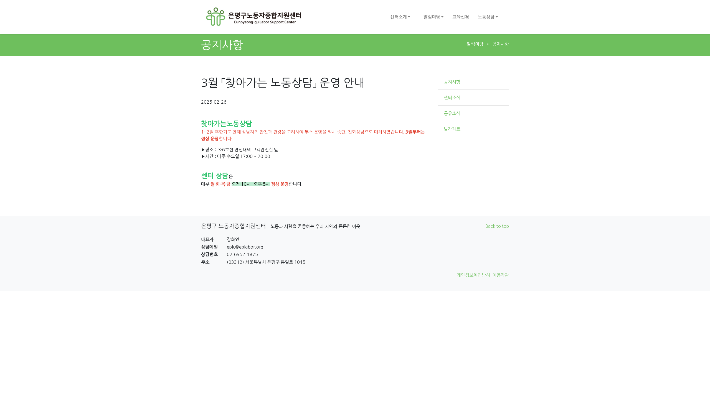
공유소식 (452, 113)
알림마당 (475, 44)
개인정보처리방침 (473, 275)
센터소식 (452, 97)
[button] (400, 17)
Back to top (497, 226)
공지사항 (500, 44)
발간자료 (452, 129)
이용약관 (500, 275)
